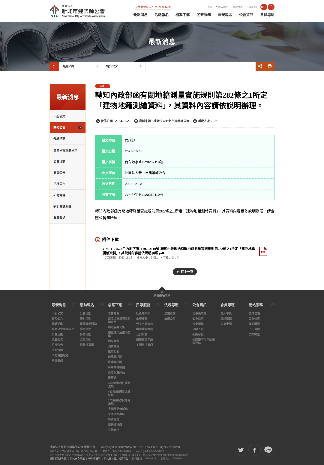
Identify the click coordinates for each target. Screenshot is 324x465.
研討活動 (85, 318)
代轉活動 (59, 138)
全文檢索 (254, 334)
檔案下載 (183, 15)
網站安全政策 (77, 458)
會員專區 (267, 15)
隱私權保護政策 (58, 458)
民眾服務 (204, 15)
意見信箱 (254, 313)
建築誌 (112, 377)
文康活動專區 (116, 414)
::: (174, 6)
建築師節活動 (88, 323)
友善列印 (269, 66)
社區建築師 (143, 313)
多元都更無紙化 (118, 408)
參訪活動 (85, 334)
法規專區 (225, 15)
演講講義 (113, 346)
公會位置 (254, 318)
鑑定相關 (113, 351)
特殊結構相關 (116, 367)
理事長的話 (199, 313)
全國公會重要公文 (65, 150)
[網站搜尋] (271, 7)
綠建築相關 (115, 362)
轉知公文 (112, 66)
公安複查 (141, 318)
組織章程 (198, 334)
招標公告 (59, 184)
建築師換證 (115, 424)
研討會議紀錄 (62, 206)
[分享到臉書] (254, 450)
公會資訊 (246, 15)
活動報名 (161, 15)
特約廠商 (113, 419)
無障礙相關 (115, 356)
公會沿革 (198, 318)
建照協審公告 (116, 327)
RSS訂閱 (254, 329)
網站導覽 (223, 7)
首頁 (209, 7)
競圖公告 (59, 172)
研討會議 (59, 195)
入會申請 (226, 323)
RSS (263, 7)
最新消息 (140, 15)
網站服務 (256, 305)
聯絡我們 (238, 7)
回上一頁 (187, 271)
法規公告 (170, 318)
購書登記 (59, 217)
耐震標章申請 (144, 339)
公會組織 (198, 323)
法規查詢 (170, 313)
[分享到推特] (241, 450)
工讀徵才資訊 (144, 344)
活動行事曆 (87, 344)
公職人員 (198, 329)
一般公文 (59, 116)
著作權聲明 (94, 458)
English (253, 7)
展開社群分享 (260, 66)
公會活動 (59, 161)
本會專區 (113, 313)
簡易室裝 (113, 341)
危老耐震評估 (116, 372)
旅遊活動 (85, 329)
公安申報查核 (144, 323)
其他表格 (113, 429)
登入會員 (226, 313)
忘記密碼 (226, 318)
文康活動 (85, 339)
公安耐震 (141, 334)
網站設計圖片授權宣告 (116, 458)
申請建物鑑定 (144, 329)
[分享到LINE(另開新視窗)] (268, 450)
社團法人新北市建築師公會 (77, 11)
